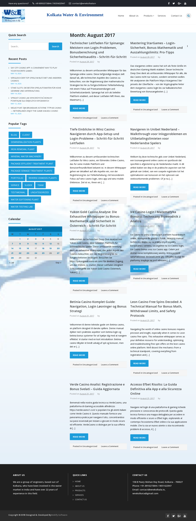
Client (26, 134)
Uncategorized (89, 117)
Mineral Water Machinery (26, 156)
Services (162, 15)
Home (121, 15)
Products (148, 15)
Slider (28, 185)
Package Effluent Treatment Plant (32, 163)
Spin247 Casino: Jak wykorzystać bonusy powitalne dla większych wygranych (31, 99)
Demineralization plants (26, 142)
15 (20, 248)
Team (40, 185)
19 (50, 248)
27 (58, 253)
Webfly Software (59, 515)
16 (28, 248)
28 (12, 258)
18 (43, 248)
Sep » (58, 262)
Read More (79, 108)
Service (15, 185)
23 (28, 253)
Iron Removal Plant (23, 149)
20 (58, 248)
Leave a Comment (109, 117)
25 (43, 253)
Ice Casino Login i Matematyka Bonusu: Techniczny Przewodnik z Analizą (155, 216)
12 (51, 243)
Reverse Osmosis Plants (43, 177)
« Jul (11, 262)
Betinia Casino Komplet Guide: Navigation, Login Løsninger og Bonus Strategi (98, 306)
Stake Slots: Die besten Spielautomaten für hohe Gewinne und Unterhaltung (36, 89)
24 (36, 253)
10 (36, 243)
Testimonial (18, 192)
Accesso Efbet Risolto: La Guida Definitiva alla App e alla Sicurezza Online (156, 389)
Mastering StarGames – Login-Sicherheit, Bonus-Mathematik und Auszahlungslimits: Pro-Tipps (156, 47)
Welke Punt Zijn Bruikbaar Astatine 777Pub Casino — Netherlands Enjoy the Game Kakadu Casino (36, 109)
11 (43, 243)
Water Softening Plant (25, 199)
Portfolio (17, 177)
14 (12, 248)
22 (20, 253)
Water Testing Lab (22, 206)
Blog (14, 134)
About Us (133, 15)
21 (12, 253)
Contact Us (176, 15)
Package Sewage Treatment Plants (31, 170)
